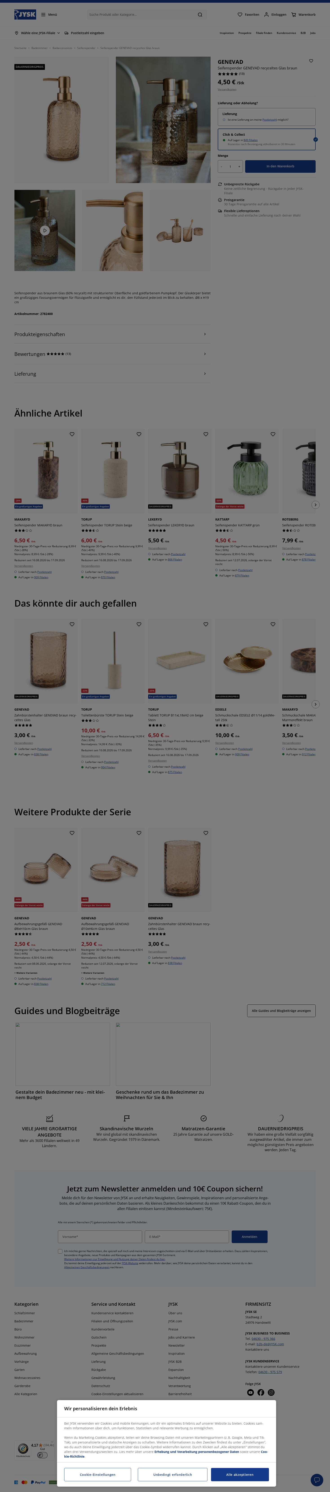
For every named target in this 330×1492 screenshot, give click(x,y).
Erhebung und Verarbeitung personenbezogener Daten (196, 1452)
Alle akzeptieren (239, 1474)
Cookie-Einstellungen (98, 1474)
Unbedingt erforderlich (172, 1474)
